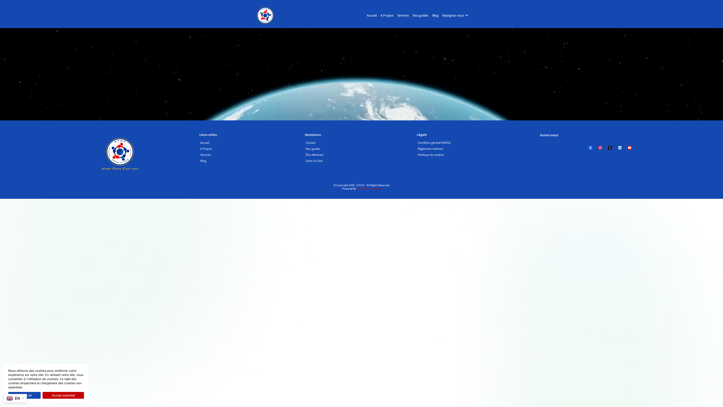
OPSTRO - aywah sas (368, 188)
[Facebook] (590, 148)
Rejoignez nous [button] (453, 15)
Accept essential (63, 395)
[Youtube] (630, 148)
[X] (610, 148)
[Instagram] (600, 148)
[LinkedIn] (620, 148)
